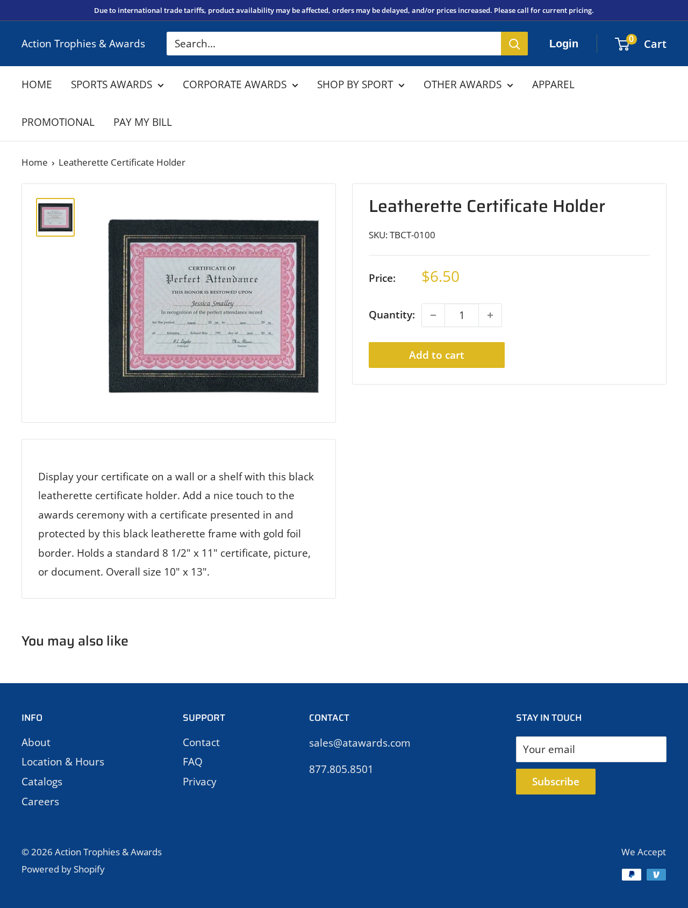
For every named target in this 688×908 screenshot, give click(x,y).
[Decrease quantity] (433, 315)
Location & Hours (63, 762)
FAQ (193, 762)
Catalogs (42, 782)
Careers (40, 801)
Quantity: (392, 315)
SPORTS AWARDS (111, 84)
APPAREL (553, 84)
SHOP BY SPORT (355, 84)
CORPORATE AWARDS (234, 84)
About (36, 742)
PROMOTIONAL (58, 122)
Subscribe (555, 782)
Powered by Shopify (63, 869)
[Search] (514, 43)
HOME (37, 84)
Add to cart (436, 355)
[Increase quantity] (490, 315)
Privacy (200, 782)
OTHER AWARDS (462, 84)
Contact (201, 742)
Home (35, 162)
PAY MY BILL (142, 122)
